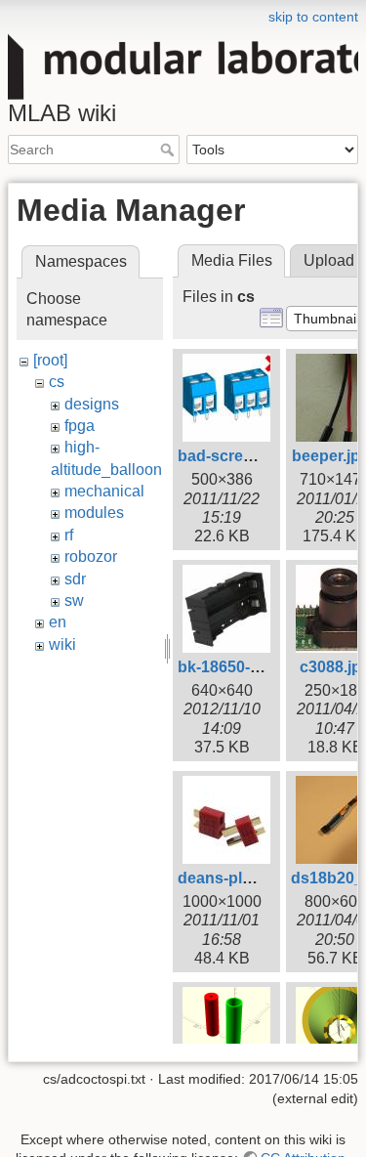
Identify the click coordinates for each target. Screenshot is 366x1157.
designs (91, 404)
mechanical (104, 491)
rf (68, 535)
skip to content (313, 16)
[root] (50, 360)
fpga (79, 425)
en (57, 622)
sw (74, 600)
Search (169, 149)
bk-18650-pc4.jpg (241, 667)
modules (94, 512)
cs (56, 381)
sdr (75, 579)
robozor (90, 556)
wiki (62, 644)
